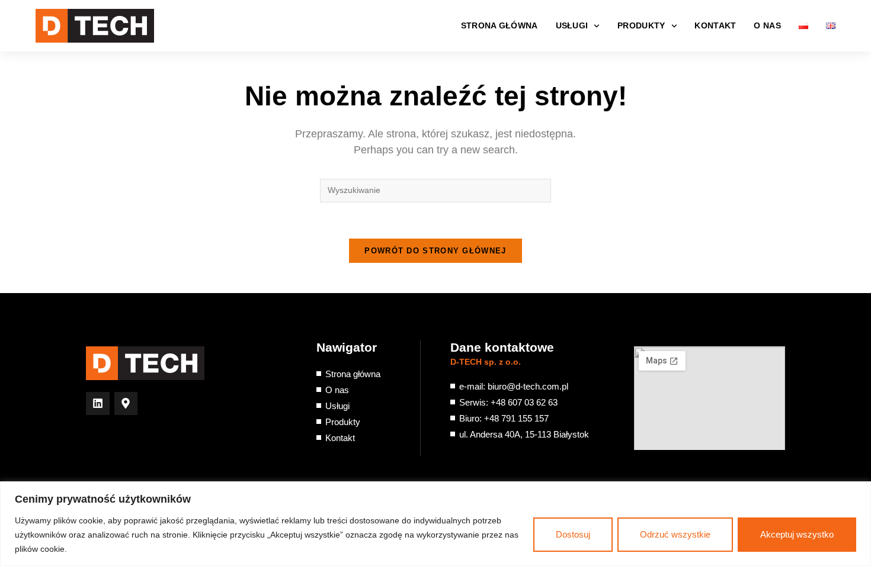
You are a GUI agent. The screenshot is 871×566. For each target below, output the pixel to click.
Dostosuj (573, 534)
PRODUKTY (641, 25)
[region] (435, 523)
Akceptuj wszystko (797, 534)
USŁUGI (572, 25)
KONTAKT (715, 25)
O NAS (767, 25)
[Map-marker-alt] (126, 404)
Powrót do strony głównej (435, 250)
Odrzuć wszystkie (675, 534)
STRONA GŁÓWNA (499, 25)
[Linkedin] (98, 404)
